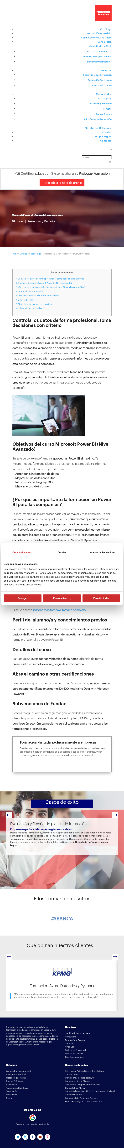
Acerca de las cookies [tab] (102, 552)
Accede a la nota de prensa (64, 182)
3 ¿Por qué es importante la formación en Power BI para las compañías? (50, 287)
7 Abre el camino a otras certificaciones (34, 304)
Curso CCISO (71, 1074)
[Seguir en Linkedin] (18, 1137)
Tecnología (36, 254)
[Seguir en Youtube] (40, 1137)
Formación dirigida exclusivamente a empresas (58, 742)
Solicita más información (41, 764)
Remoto (107, 108)
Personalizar (60, 598)
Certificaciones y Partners (96, 37)
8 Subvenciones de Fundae (29, 308)
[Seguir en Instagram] (47, 1137)
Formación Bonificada (100, 80)
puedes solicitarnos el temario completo (59, 609)
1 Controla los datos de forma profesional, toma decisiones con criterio (50, 278)
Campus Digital (102, 136)
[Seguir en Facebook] (33, 1137)
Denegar (22, 598)
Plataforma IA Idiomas (98, 128)
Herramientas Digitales (99, 61)
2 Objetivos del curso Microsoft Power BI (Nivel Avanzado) (44, 282)
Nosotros (106, 70)
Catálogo (106, 29)
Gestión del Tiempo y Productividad (82, 1085)
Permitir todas (101, 598)
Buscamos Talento (102, 85)
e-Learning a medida (100, 103)
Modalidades (104, 94)
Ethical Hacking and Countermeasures (83, 1101)
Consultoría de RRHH (100, 46)
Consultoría (104, 41)
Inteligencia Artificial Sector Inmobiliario (84, 1071)
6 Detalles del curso (25, 299)
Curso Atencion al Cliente (77, 1081)
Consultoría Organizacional (97, 56)
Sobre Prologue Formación (97, 74)
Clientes (107, 132)
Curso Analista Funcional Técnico (81, 1098)
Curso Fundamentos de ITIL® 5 (80, 1078)
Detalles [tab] (62, 552)
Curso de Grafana (73, 1095)
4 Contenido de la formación (29, 291)
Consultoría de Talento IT (98, 51)
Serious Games (104, 114)
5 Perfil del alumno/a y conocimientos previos (38, 295)
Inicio (15, 254)
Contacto (106, 140)
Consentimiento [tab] (21, 552)
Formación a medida (99, 33)
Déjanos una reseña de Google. (33, 1124)
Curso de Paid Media (75, 1088)
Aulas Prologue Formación (97, 119)
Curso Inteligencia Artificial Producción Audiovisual (90, 1091)
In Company (105, 98)
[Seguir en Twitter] (25, 1137)
